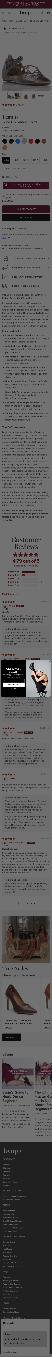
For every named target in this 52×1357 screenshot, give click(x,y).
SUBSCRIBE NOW (13, 685)
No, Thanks (13, 688)
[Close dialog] (49, 661)
